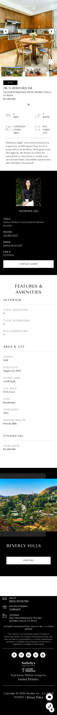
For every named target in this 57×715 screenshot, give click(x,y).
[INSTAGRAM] (21, 655)
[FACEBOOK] (14, 655)
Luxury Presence (28, 679)
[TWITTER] (35, 655)
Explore (28, 560)
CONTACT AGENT (28, 264)
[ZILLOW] (42, 655)
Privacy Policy (35, 697)
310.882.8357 (10, 235)
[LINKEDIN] (28, 655)
